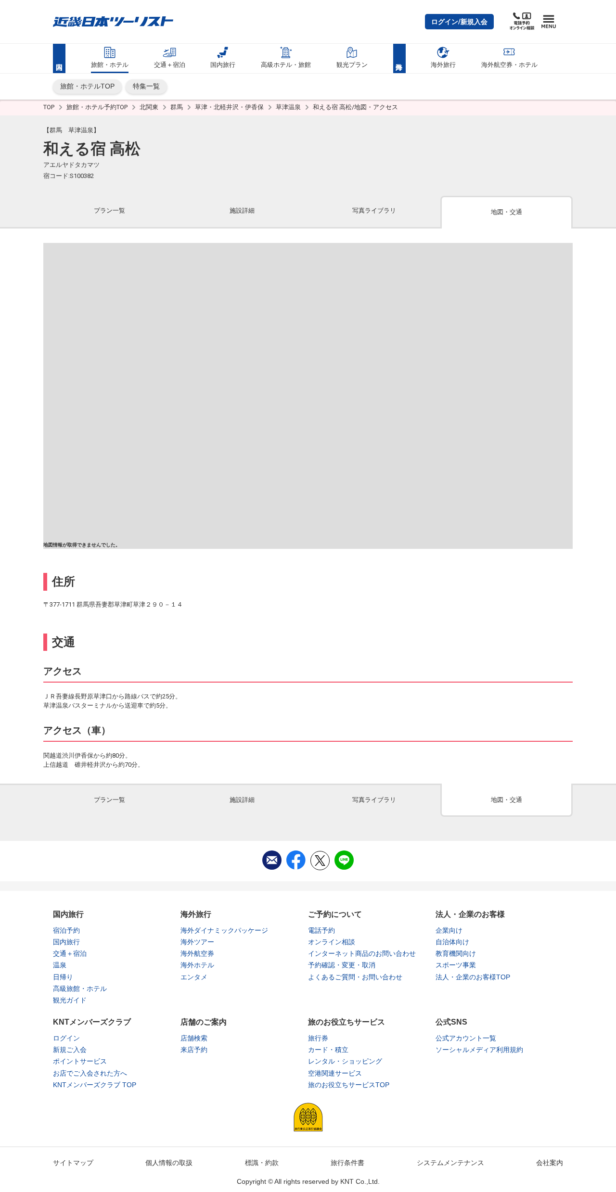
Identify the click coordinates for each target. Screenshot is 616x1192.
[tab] (109, 211)
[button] (459, 21)
